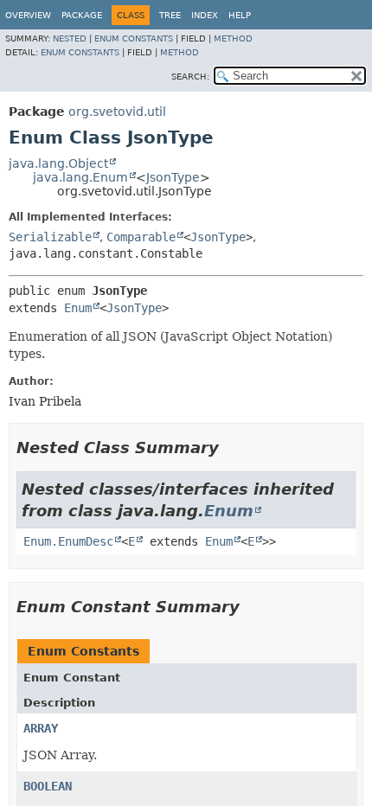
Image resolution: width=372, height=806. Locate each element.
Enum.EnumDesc (68, 541)
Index (204, 15)
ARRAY (40, 728)
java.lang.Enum (80, 177)
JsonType (173, 177)
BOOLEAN (47, 786)
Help (239, 15)
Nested (70, 38)
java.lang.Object (58, 163)
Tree (170, 15)
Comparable (141, 237)
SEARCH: (190, 76)
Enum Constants (133, 38)
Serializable (50, 237)
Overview (28, 15)
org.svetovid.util (117, 111)
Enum (78, 308)
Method (233, 38)
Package (81, 15)
